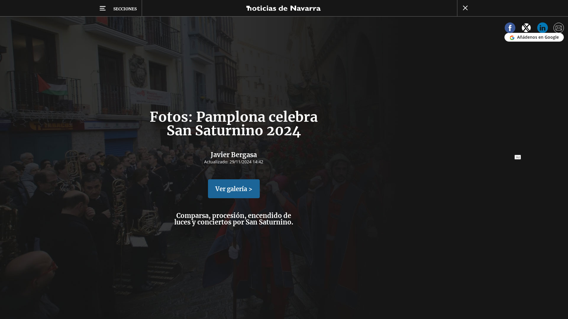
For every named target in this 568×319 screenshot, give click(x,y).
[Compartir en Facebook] (510, 28)
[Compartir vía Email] (559, 28)
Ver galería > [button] (233, 189)
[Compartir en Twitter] (526, 28)
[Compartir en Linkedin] (542, 28)
